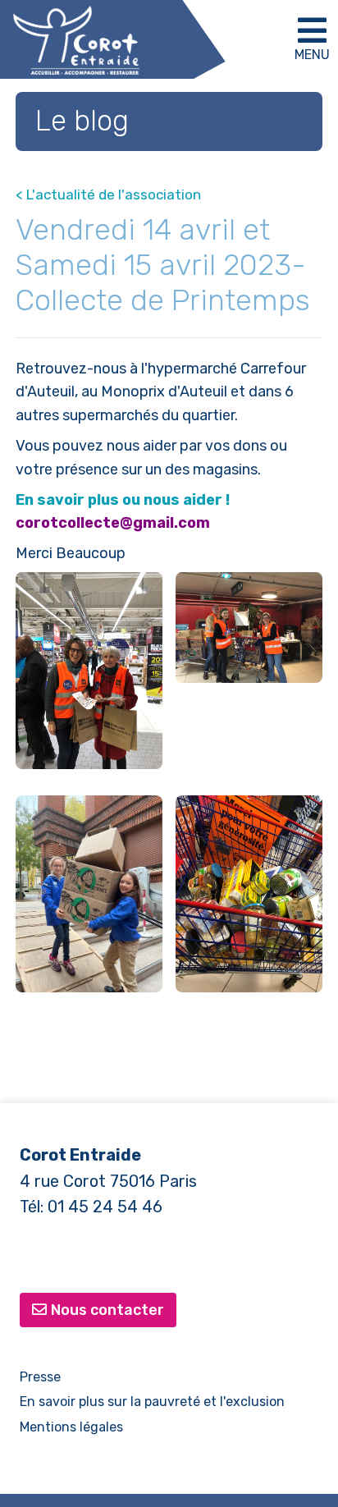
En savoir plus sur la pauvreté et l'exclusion (152, 1401)
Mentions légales (71, 1427)
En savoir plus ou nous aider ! (123, 500)
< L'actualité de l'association (108, 194)
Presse (40, 1377)
